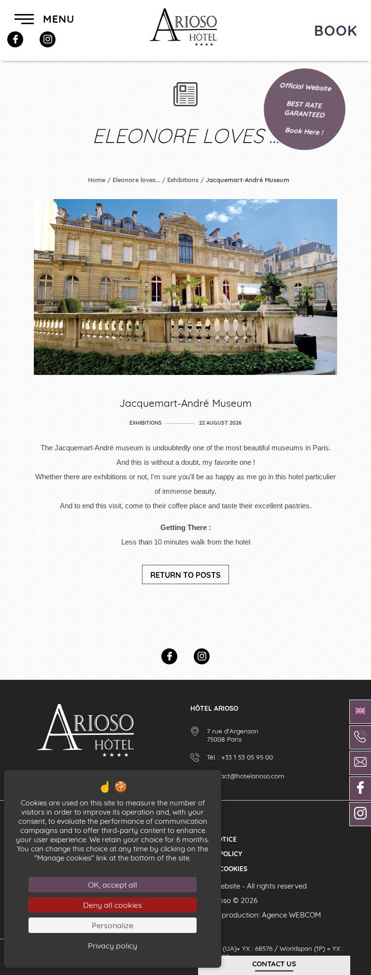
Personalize (112, 925)
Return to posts (185, 575)
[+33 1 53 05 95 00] (360, 737)
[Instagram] (48, 39)
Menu (57, 18)
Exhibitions (183, 180)
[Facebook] (15, 39)
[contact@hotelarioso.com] (360, 763)
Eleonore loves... (136, 180)
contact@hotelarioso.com (245, 776)
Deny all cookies (112, 905)
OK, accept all (112, 884)
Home (96, 180)
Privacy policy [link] (112, 945)
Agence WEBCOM (291, 914)
